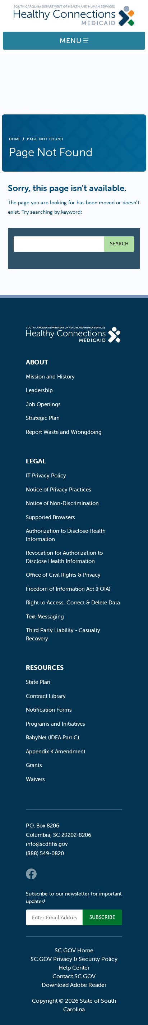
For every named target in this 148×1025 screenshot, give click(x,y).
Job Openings (43, 404)
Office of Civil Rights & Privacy (63, 574)
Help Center (74, 967)
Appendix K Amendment (55, 751)
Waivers (35, 779)
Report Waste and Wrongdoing (64, 431)
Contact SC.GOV (74, 976)
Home (15, 139)
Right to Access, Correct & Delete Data (73, 602)
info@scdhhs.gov (47, 843)
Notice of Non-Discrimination (62, 503)
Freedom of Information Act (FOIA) (68, 588)
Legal (36, 461)
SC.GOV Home (74, 950)
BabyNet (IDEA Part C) (52, 737)
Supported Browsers (50, 517)
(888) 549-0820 (45, 853)
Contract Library (46, 696)
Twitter (45, 873)
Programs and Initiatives (55, 723)
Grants (34, 765)
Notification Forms (49, 709)
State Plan (38, 682)
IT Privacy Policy (46, 475)
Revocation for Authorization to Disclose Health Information (64, 556)
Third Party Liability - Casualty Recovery (63, 634)
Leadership (39, 390)
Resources (45, 667)
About (37, 362)
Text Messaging (45, 616)
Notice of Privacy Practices (58, 489)
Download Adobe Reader (74, 984)
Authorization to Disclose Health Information (66, 535)
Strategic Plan (43, 417)
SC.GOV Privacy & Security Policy (74, 958)
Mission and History (50, 376)
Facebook (31, 873)
